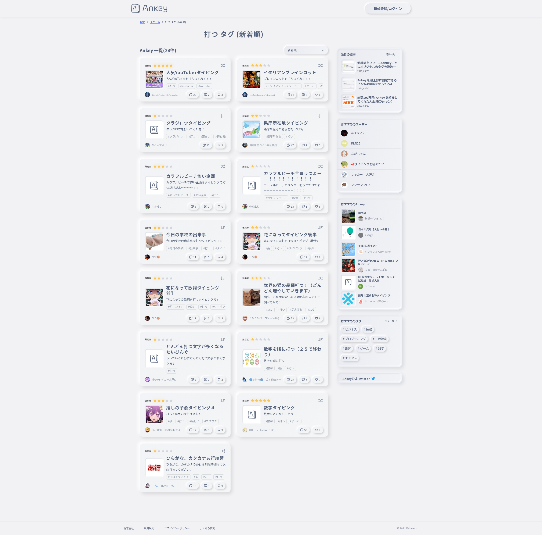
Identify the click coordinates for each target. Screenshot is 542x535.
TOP (142, 22)
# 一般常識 (380, 339)
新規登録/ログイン (388, 8)
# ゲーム (363, 348)
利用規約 (149, 528)
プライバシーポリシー (177, 528)
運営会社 (129, 528)
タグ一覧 (155, 22)
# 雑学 (380, 348)
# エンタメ (350, 358)
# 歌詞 (347, 348)
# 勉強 (368, 329)
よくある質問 (207, 528)
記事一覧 (390, 54)
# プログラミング (354, 339)
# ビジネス (350, 329)
